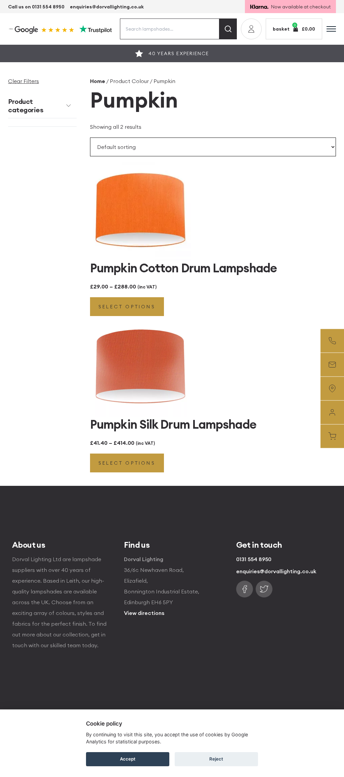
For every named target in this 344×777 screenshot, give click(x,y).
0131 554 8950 (253, 559)
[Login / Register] (251, 28)
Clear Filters (23, 81)
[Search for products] (228, 28)
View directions (144, 613)
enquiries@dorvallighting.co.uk (107, 7)
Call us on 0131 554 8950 (36, 7)
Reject (216, 759)
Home (97, 81)
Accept (127, 759)
